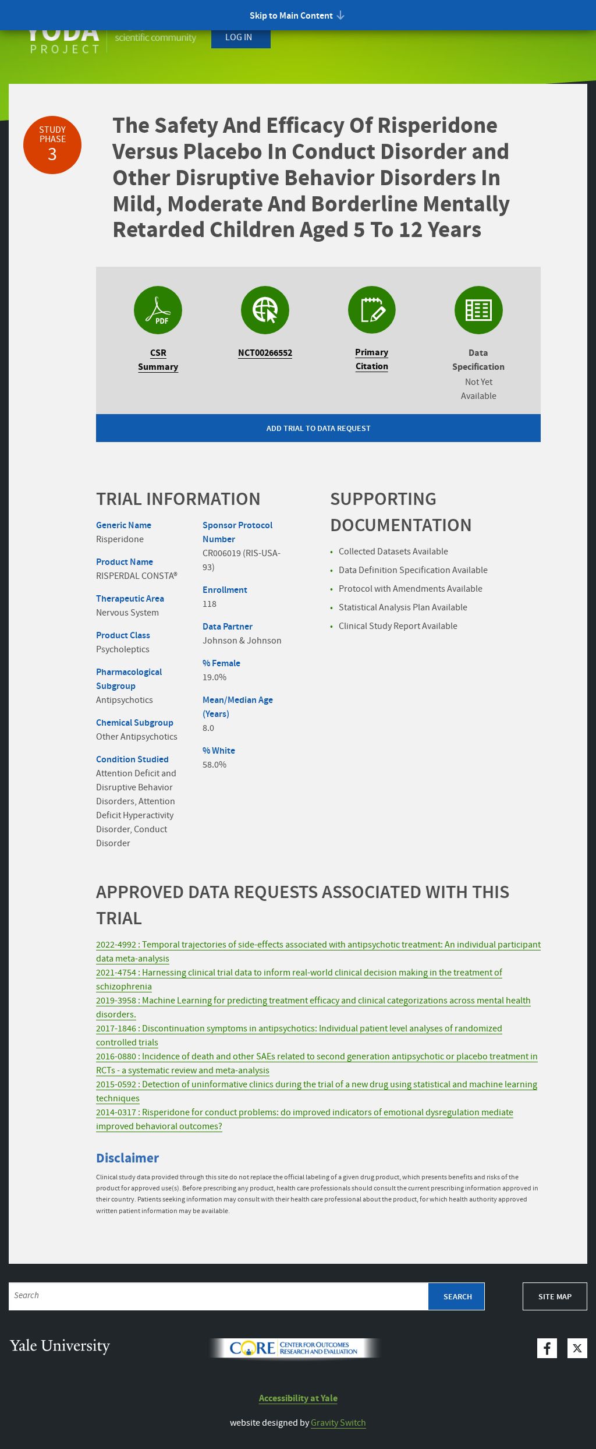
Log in (238, 37)
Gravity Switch (338, 1423)
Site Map (555, 1297)
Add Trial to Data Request (319, 428)
